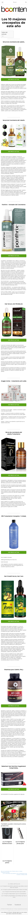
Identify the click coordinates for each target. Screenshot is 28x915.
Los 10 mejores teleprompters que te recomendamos (14, 893)
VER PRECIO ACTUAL (13, 79)
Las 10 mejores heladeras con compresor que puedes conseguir (15, 874)
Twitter (9, 905)
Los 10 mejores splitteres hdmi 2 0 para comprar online (11, 872)
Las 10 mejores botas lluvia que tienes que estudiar (14, 891)
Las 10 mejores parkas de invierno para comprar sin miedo (14, 889)
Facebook (18, 905)
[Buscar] (26, 2)
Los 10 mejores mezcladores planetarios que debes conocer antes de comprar (14, 886)
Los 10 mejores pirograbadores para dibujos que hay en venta (14, 896)
